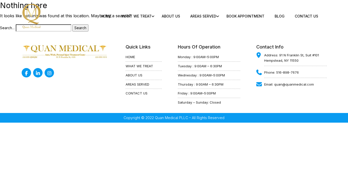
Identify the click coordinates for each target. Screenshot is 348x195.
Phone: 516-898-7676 (281, 72)
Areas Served (203, 16)
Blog (280, 16)
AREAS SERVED (137, 84)
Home (106, 16)
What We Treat (137, 16)
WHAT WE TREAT (139, 66)
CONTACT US (306, 16)
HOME (130, 57)
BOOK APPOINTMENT (245, 16)
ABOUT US (171, 16)
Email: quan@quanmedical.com (289, 84)
